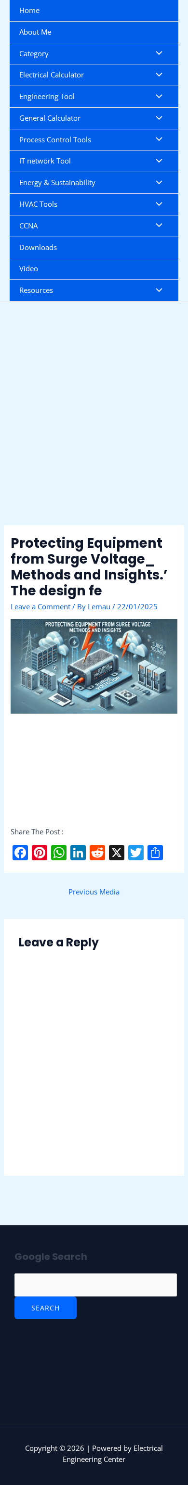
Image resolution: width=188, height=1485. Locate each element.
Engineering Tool (47, 96)
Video (28, 268)
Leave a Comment (40, 606)
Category (34, 53)
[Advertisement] (94, 427)
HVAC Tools (38, 204)
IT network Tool (45, 160)
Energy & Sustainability (57, 182)
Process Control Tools (55, 139)
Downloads (38, 247)
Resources (36, 290)
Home (29, 10)
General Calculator (50, 118)
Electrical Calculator (51, 74)
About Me (35, 32)
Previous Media (94, 891)
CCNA (28, 225)
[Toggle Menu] (157, 53)
